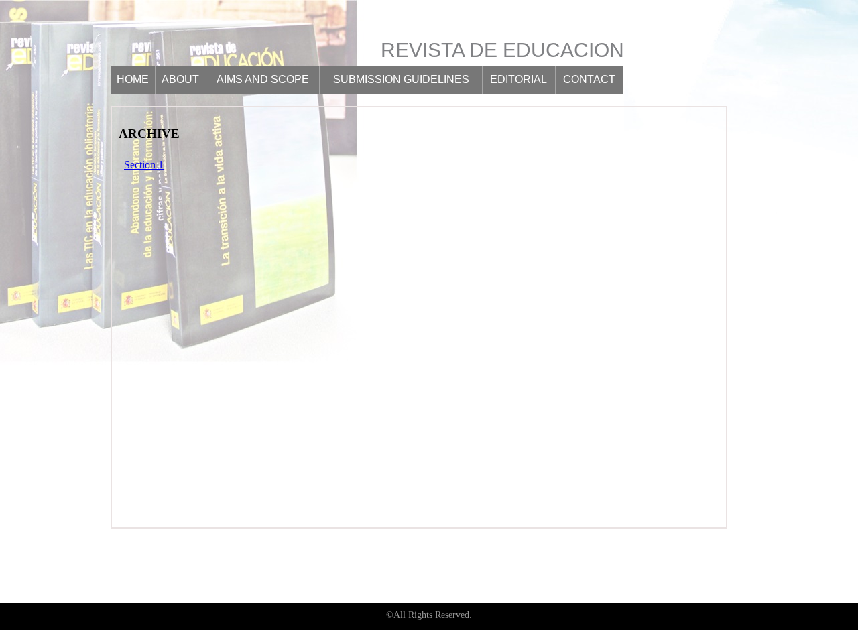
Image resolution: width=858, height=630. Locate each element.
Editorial (518, 79)
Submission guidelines (401, 79)
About (180, 79)
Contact (589, 79)
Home (133, 79)
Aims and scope (263, 79)
